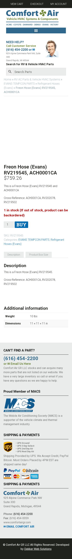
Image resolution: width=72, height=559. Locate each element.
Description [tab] (14, 254)
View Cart (16, 4)
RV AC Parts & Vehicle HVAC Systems (37, 79)
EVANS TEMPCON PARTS (19, 83)
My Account (59, 4)
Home (7, 79)
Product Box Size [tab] (38, 254)
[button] (36, 30)
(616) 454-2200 (23, 514)
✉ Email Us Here (19, 364)
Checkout (37, 4)
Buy (21, 225)
